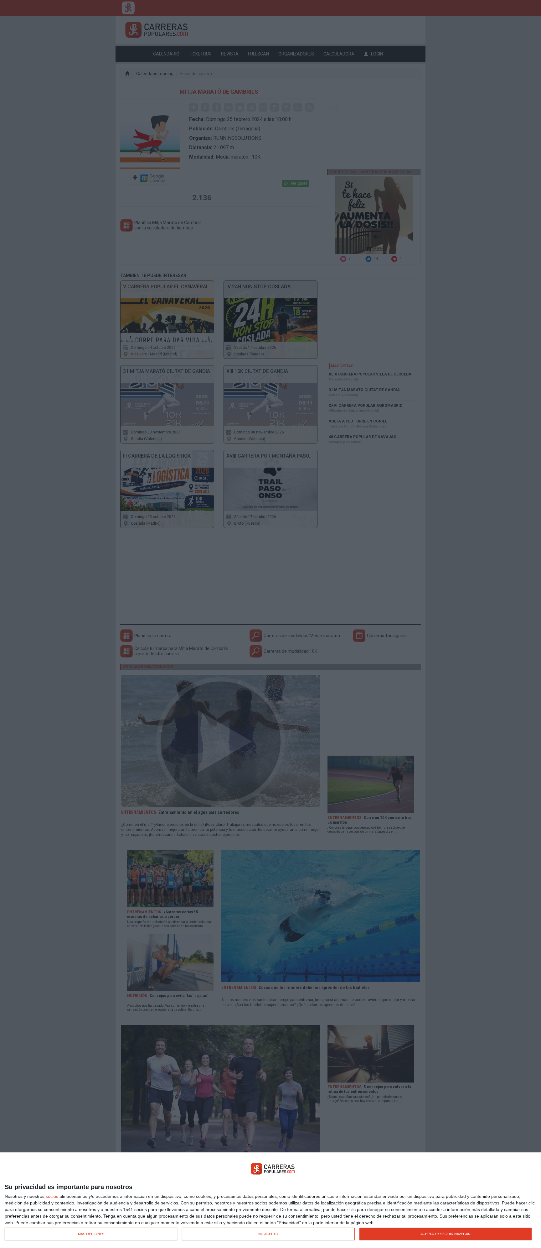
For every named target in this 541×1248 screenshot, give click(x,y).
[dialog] (270, 1200)
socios (52, 1196)
